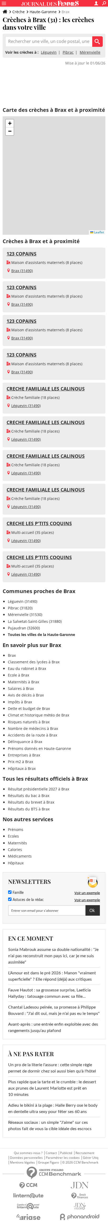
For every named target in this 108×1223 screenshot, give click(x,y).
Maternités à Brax (23, 681)
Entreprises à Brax (24, 755)
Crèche (18, 11)
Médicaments (20, 856)
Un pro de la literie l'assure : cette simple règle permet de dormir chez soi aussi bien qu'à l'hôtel (52, 1068)
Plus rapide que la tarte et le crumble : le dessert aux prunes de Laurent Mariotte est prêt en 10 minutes (52, 1088)
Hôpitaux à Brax (22, 768)
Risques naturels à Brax (29, 721)
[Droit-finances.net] (79, 1196)
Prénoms (15, 829)
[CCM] (28, 1185)
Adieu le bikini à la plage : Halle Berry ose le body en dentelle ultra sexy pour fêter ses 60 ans (53, 1108)
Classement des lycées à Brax (34, 661)
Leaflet (98, 232)
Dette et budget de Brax (29, 708)
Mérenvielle (90, 52)
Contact (51, 1153)
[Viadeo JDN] (79, 1206)
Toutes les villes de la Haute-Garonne (41, 634)
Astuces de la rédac (28, 900)
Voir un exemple (87, 892)
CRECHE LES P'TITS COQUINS (39, 523)
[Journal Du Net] (79, 1185)
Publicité (66, 1153)
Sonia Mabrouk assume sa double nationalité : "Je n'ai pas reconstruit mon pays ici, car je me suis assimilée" (53, 956)
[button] (10, 123)
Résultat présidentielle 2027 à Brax (38, 788)
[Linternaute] (28, 1195)
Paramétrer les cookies (63, 1158)
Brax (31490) (22, 270)
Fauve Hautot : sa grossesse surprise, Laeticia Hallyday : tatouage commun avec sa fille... (49, 993)
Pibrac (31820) (20, 607)
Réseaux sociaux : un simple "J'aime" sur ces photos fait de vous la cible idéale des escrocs (49, 1125)
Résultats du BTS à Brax (29, 808)
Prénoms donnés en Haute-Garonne (39, 748)
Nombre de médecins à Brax (33, 728)
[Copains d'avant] (28, 1206)
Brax (12, 655)
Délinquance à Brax (25, 741)
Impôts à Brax (20, 701)
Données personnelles (26, 1158)
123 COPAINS (21, 253)
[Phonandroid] (79, 1217)
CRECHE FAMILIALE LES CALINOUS (46, 388)
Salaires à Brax (21, 688)
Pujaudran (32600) (24, 627)
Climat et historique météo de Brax (38, 715)
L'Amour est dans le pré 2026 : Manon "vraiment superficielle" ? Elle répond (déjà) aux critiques (52, 976)
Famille (18, 893)
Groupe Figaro (48, 1162)
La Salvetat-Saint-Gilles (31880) (35, 621)
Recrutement (84, 1153)
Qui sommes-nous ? (28, 1153)
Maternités (17, 842)
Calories (15, 849)
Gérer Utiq (90, 1158)
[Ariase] (28, 1217)
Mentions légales (22, 1162)
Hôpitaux (16, 862)
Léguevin (49, 52)
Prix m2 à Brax (20, 761)
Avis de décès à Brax (26, 695)
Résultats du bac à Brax (28, 795)
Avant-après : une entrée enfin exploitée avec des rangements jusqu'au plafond (53, 1027)
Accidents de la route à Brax (32, 735)
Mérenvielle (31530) (25, 614)
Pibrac (68, 52)
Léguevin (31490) (26, 405)
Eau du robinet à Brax (27, 668)
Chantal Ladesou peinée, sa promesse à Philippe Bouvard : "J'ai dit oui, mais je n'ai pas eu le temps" (54, 1010)
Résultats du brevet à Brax (31, 802)
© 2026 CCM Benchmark (80, 1162)
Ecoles (13, 836)
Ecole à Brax (18, 675)
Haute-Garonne (43, 11)
